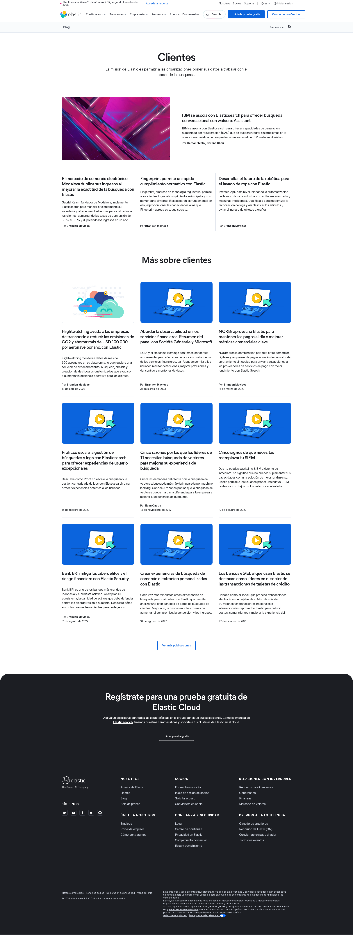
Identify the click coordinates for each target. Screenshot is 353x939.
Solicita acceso (185, 798)
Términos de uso (95, 892)
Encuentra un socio (188, 787)
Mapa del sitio (144, 892)
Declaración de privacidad (120, 892)
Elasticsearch (123, 722)
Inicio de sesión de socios (192, 793)
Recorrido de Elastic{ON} (255, 829)
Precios (174, 14)
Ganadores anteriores (253, 823)
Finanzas (245, 798)
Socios (237, 3)
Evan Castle (153, 505)
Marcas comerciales (73, 892)
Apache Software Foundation (182, 909)
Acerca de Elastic (132, 787)
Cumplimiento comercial (190, 840)
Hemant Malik (196, 143)
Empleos (126, 823)
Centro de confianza (188, 829)
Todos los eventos (251, 840)
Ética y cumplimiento (188, 845)
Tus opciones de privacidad (204, 915)
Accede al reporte (157, 3)
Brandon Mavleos (78, 225)
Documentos (190, 14)
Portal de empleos (133, 829)
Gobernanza (247, 793)
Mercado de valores (252, 804)
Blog (66, 27)
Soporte (249, 3)
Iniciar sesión (285, 3)
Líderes (125, 793)
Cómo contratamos (133, 834)
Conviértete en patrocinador (257, 834)
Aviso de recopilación (175, 915)
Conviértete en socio (189, 804)
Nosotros (224, 3)
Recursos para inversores (256, 787)
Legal (178, 823)
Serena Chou (215, 143)
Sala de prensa (130, 804)
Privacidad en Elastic (188, 834)
